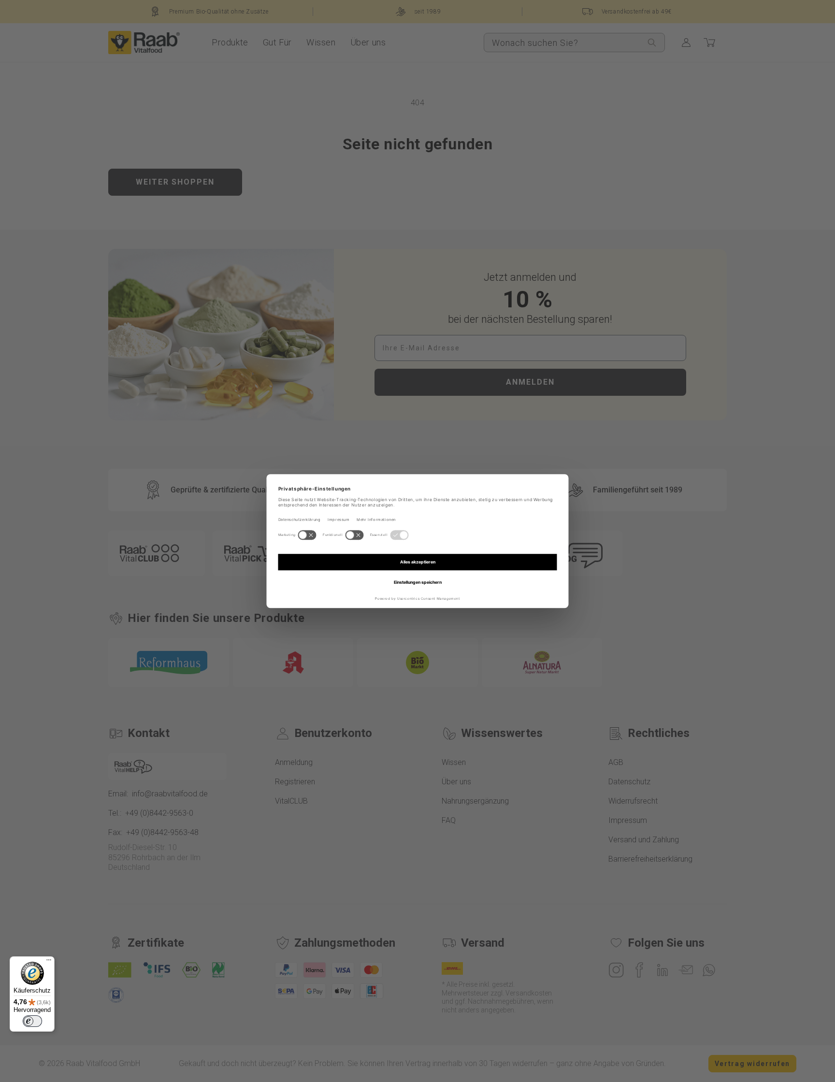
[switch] (32, 1021)
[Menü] (49, 962)
